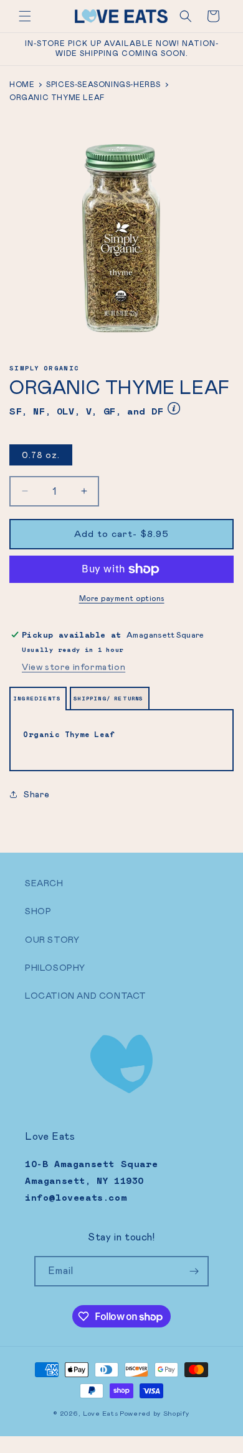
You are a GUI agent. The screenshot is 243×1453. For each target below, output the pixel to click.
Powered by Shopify (154, 1413)
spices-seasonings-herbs (103, 84)
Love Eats (100, 1413)
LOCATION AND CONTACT (85, 995)
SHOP (38, 911)
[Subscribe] (193, 1271)
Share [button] (37, 794)
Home (21, 84)
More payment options (121, 598)
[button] (25, 16)
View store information (73, 666)
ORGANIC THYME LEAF (57, 98)
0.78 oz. (41, 455)
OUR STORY (52, 939)
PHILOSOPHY (55, 967)
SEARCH (44, 883)
